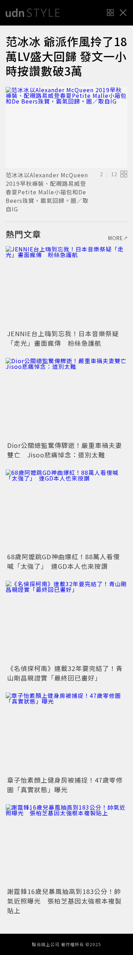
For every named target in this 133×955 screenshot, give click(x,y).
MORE (115, 237)
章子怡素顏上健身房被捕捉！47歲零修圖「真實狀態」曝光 (65, 784)
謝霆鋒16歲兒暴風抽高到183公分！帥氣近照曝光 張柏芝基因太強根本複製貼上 (64, 901)
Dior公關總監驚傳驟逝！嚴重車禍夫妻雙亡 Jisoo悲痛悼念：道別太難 (64, 449)
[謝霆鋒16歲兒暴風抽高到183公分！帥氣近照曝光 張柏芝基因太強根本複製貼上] (66, 844)
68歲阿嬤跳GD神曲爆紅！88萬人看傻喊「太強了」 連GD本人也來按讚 (63, 561)
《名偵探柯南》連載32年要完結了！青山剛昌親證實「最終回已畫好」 (65, 672)
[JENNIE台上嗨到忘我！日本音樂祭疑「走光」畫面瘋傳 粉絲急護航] (66, 286)
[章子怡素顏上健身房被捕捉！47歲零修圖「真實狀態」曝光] (66, 733)
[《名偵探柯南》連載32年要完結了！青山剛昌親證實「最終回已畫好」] (66, 621)
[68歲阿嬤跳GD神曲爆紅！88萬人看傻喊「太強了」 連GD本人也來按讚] (66, 510)
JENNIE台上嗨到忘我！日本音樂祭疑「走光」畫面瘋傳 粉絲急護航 (63, 338)
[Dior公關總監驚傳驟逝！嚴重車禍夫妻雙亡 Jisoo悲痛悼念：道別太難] (66, 398)
